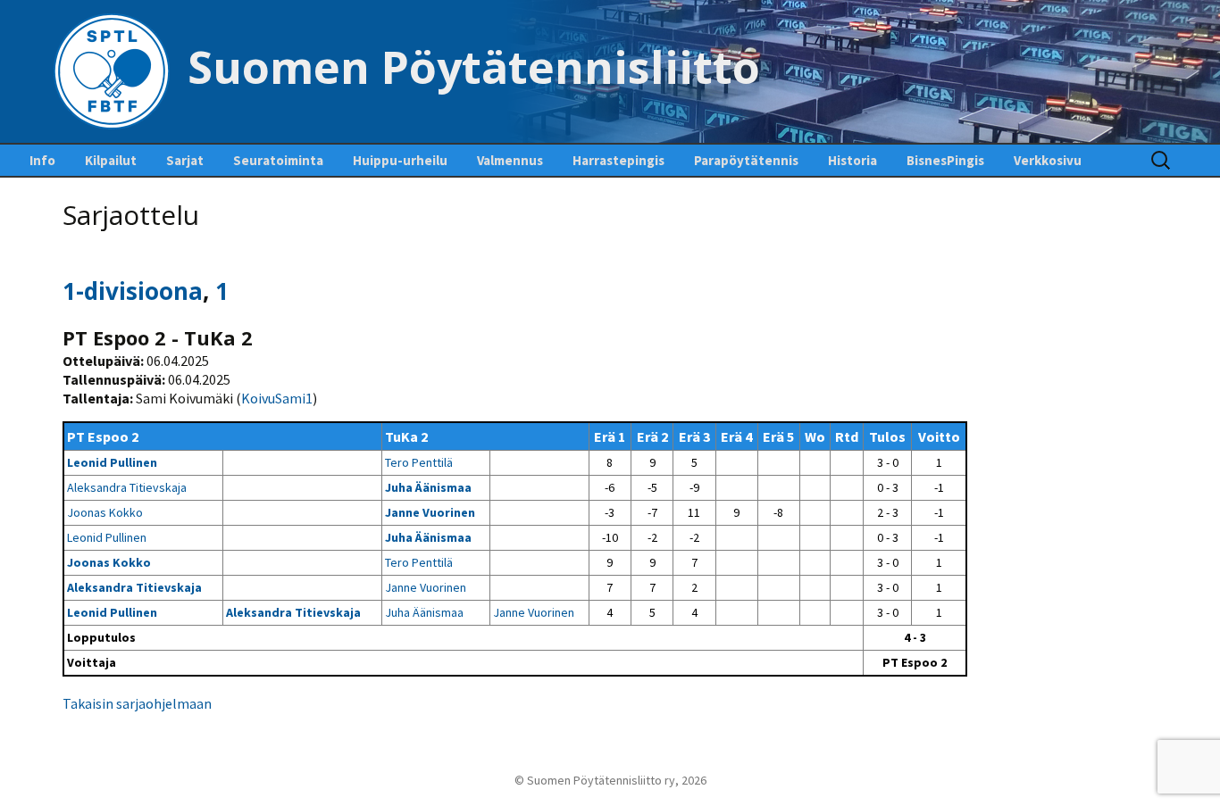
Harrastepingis (618, 160)
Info (42, 160)
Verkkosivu (1048, 160)
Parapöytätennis (746, 160)
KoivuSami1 (277, 398)
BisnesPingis (945, 160)
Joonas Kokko (105, 512)
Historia (852, 160)
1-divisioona (133, 291)
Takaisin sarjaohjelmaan (137, 703)
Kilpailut (111, 160)
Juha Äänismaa (428, 487)
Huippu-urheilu (400, 160)
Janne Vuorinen (430, 512)
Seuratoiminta (278, 160)
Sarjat (185, 160)
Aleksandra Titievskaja (127, 487)
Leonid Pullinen (112, 462)
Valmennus (510, 160)
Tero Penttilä (419, 462)
